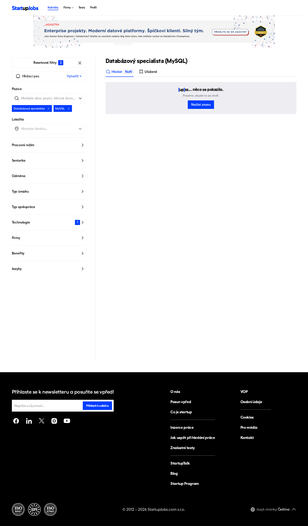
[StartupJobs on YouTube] (67, 421)
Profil (93, 7)
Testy (82, 7)
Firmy (67, 7)
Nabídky (53, 7)
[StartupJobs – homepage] (25, 8)
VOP (244, 391)
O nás (175, 391)
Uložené (151, 72)
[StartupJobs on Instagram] (54, 421)
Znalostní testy (182, 448)
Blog (174, 473)
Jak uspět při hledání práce (192, 437)
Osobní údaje (251, 402)
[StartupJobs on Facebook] (16, 421)
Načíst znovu (201, 105)
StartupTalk (180, 463)
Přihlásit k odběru (97, 405)
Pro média (248, 427)
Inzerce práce (181, 427)
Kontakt (247, 437)
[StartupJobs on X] (41, 421)
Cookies (247, 417)
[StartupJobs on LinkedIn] (29, 421)
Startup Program (184, 483)
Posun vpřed (180, 402)
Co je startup (181, 412)
